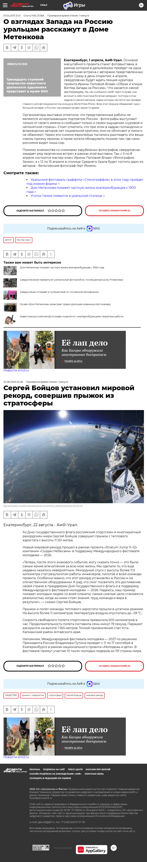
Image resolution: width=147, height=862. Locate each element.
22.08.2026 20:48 (13, 381)
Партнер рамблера (62, 848)
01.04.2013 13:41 (11, 15)
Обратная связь (94, 774)
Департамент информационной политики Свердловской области (42, 505)
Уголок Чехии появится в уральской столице (66, 196)
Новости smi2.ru (16, 370)
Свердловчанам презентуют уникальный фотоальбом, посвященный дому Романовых (71, 279)
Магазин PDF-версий (98, 769)
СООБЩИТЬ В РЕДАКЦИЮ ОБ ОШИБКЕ (50, 778)
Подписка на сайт (54, 769)
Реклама (34, 769)
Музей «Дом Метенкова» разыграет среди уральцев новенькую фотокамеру (65, 304)
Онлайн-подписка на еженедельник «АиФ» (55, 774)
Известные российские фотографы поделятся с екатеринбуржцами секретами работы (71, 316)
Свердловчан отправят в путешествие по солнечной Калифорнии (59, 292)
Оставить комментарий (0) (114, 210)
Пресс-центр (75, 769)
